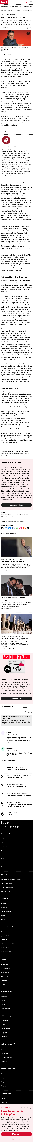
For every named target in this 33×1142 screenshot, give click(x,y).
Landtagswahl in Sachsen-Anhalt (11, 879)
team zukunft (5, 996)
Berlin (2, 859)
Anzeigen (3, 1086)
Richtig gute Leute (6, 883)
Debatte (18, 10)
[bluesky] (14, 827)
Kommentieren (12, 521)
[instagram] (18, 827)
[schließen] (30, 1107)
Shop (2, 1082)
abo (2, 932)
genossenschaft (5, 936)
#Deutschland (19, 514)
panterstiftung (5, 948)
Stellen (3, 915)
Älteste (30, 707)
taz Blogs (3, 1049)
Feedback (4, 1098)
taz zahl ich (4, 940)
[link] (10, 7)
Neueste (25, 707)
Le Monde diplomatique (8, 1057)
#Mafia (11, 516)
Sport (2, 855)
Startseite (3, 10)
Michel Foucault (5, 891)
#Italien (26, 514)
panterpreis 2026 (6, 952)
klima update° (5, 972)
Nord (2, 863)
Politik (3, 839)
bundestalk (4, 964)
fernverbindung (5, 968)
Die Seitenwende (6, 911)
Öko (2, 843)
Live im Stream (5, 1028)
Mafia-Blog (17, 257)
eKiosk (8, 173)
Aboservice (4, 1102)
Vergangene (4, 1033)
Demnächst (4, 1020)
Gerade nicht (24, 1107)
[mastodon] (11, 827)
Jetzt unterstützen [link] (16, 505)
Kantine (3, 1078)
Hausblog (4, 907)
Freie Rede (4, 980)
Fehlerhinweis (21, 521)
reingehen (4, 984)
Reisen (3, 1074)
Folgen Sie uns (4, 827)
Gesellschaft (11, 10)
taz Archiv (4, 1061)
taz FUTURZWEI (5, 1053)
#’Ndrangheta (4, 516)
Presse (3, 919)
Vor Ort (3, 1025)
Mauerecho (4, 976)
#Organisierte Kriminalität (7, 514)
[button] (31, 2)
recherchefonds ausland (8, 944)
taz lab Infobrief (5, 1008)
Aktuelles (3, 903)
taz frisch (3, 1000)
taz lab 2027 (4, 1036)
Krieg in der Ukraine (7, 887)
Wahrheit (3, 867)
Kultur (3, 851)
